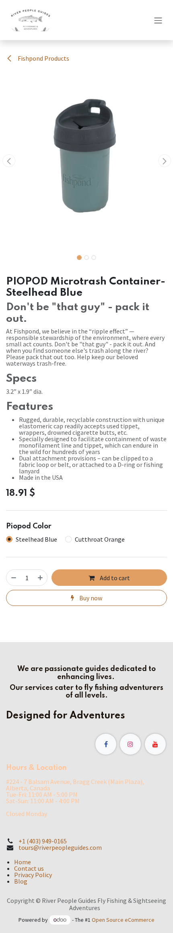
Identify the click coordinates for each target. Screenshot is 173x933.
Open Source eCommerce (123, 919)
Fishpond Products (42, 58)
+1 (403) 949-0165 (43, 841)
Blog (20, 881)
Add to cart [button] (114, 578)
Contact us (29, 868)
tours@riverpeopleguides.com (60, 847)
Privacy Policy (33, 875)
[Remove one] (13, 577)
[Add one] (40, 577)
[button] (8, 160)
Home (22, 862)
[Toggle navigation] (158, 20)
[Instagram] (130, 744)
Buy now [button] (90, 598)
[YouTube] (155, 744)
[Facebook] (105, 744)
